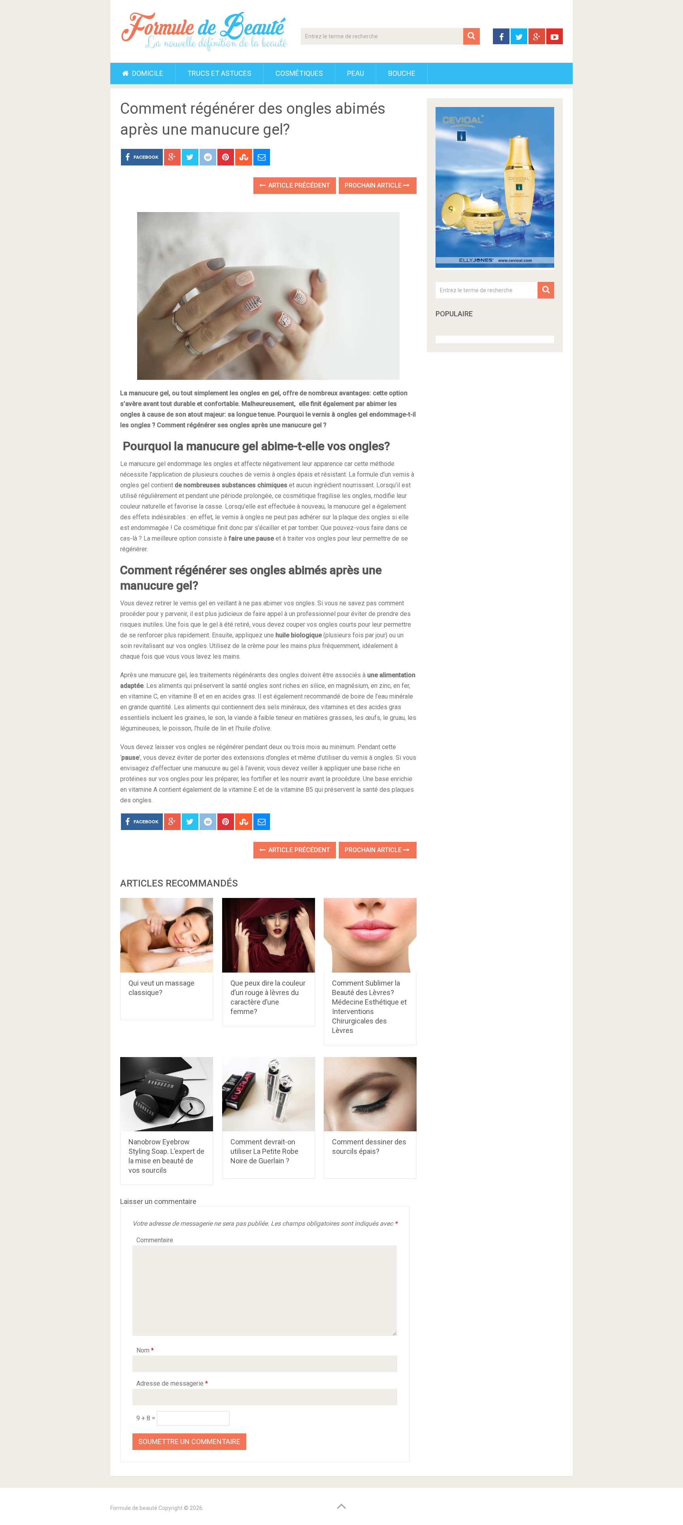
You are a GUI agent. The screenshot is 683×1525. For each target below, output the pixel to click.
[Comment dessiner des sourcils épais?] (370, 1094)
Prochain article (374, 185)
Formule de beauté (133, 1508)
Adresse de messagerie (172, 1383)
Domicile (146, 73)
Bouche (401, 73)
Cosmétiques (299, 73)
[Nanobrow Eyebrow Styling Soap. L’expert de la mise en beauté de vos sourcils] (166, 1094)
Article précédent (298, 185)
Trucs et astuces (219, 73)
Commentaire (154, 1240)
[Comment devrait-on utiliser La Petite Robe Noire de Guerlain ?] (268, 1094)
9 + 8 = (146, 1418)
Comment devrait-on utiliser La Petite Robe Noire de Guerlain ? (264, 1151)
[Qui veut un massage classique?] (166, 935)
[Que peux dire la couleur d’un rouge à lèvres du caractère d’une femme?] (268, 935)
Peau (355, 73)
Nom (145, 1350)
